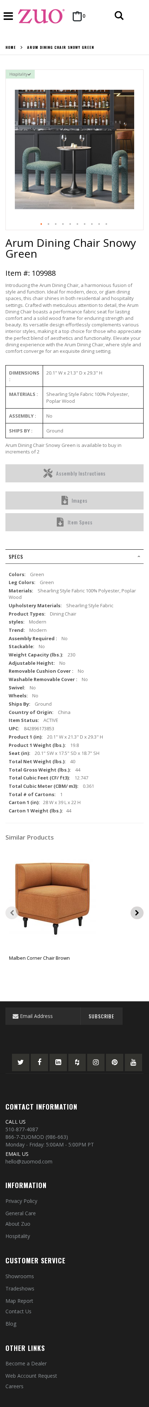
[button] (41, 224)
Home (10, 47)
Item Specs (80, 522)
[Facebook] (39, 1062)
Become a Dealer (26, 1363)
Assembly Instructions (81, 473)
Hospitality (17, 1236)
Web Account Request (31, 1375)
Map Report (19, 1300)
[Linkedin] (58, 1062)
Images (80, 500)
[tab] (74, 556)
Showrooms (19, 1276)
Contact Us (18, 1311)
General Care (20, 1213)
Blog (10, 1323)
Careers (14, 1386)
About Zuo (17, 1223)
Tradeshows (19, 1288)
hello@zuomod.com (28, 1161)
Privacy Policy (21, 1200)
